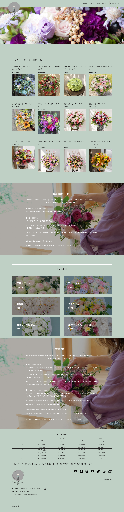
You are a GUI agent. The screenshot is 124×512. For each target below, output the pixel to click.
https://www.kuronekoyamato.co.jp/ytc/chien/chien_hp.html (46, 409)
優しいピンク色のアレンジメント (74, 104)
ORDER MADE (101, 3)
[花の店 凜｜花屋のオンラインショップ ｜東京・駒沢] (14, 9)
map (43, 489)
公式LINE (36, 241)
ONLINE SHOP (87, 3)
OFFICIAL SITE (115, 3)
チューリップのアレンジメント (22, 142)
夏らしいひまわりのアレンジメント (23, 104)
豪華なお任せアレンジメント (98, 104)
